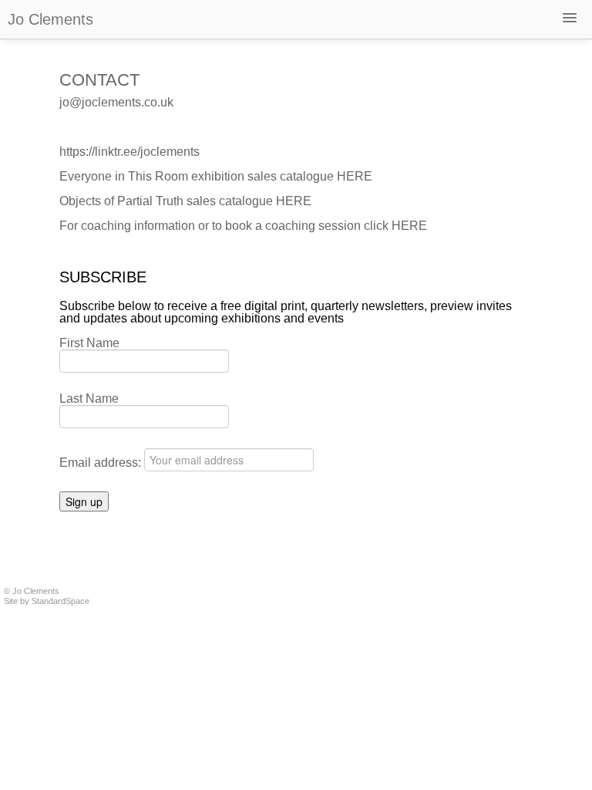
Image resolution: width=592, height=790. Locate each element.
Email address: (101, 462)
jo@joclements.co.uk (116, 102)
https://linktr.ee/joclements (129, 151)
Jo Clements (50, 19)
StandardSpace (60, 601)
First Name (89, 343)
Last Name (89, 399)
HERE (354, 176)
